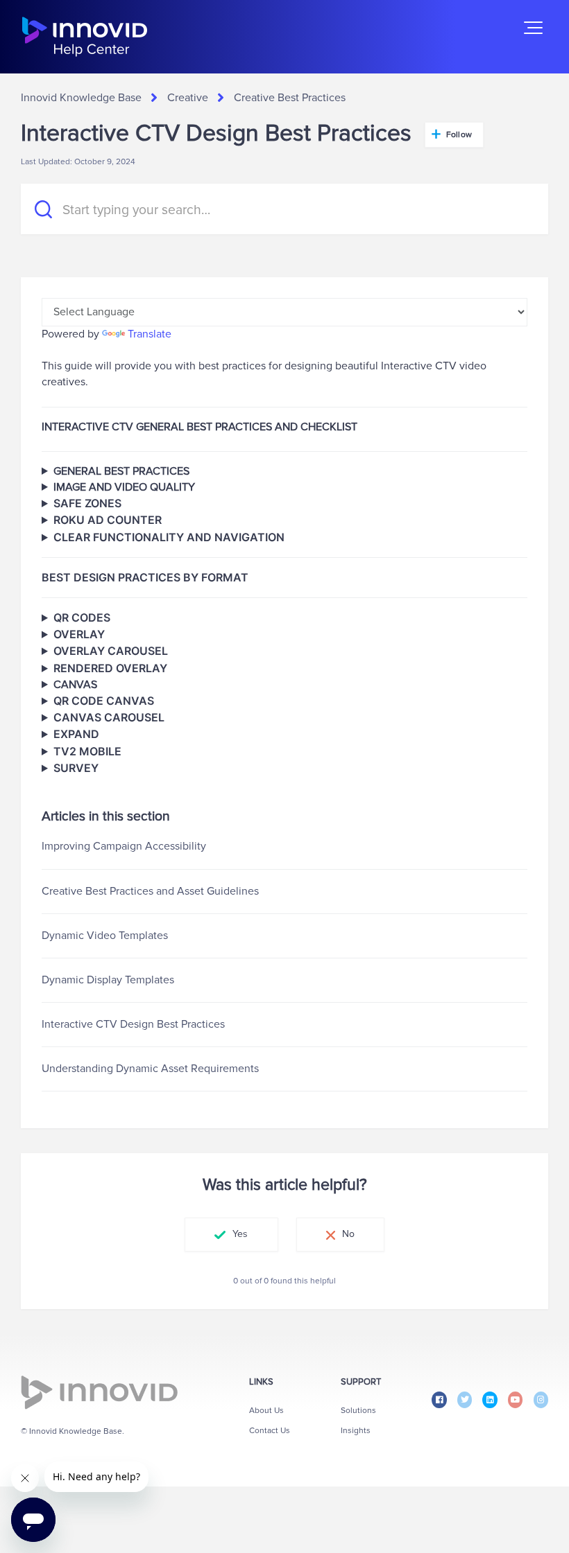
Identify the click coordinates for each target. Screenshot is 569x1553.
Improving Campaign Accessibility (124, 846)
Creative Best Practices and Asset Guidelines (150, 891)
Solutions (358, 1410)
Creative (187, 98)
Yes (240, 1234)
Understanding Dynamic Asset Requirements (150, 1069)
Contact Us (269, 1430)
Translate (149, 334)
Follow (459, 135)
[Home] (84, 37)
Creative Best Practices (290, 98)
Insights (356, 1430)
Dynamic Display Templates (108, 980)
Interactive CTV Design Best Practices (133, 1024)
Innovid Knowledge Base (81, 98)
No (348, 1234)
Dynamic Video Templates (105, 935)
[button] (533, 28)
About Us (266, 1410)
